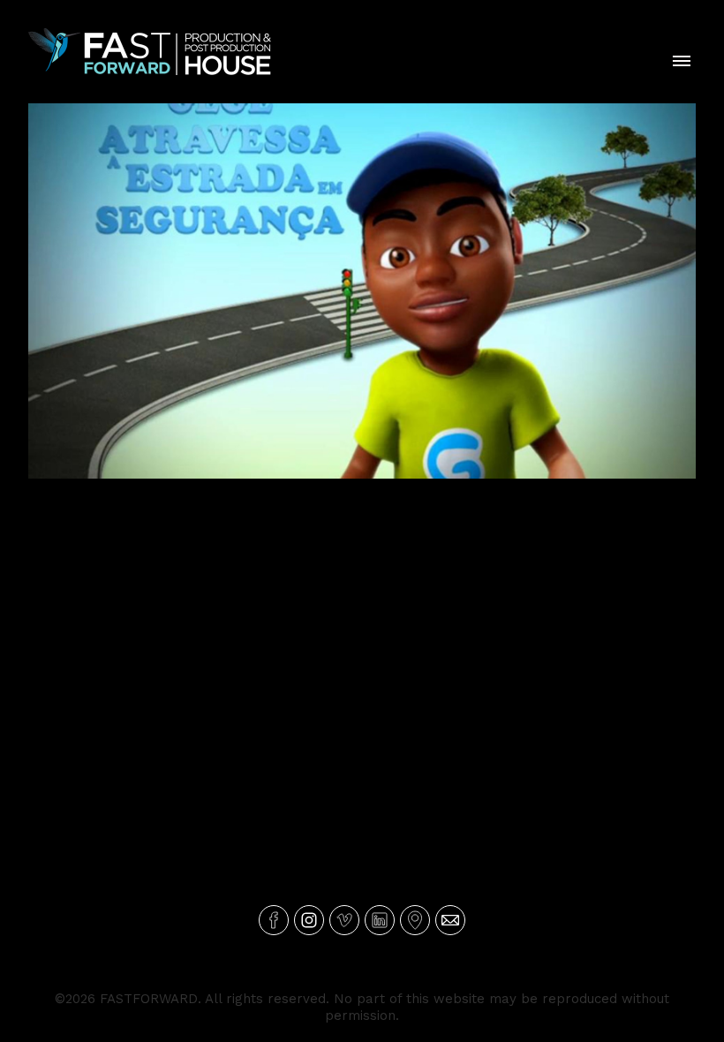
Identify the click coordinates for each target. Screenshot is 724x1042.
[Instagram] (309, 920)
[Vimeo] (344, 920)
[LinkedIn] (380, 920)
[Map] (415, 920)
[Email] (450, 920)
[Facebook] (274, 920)
